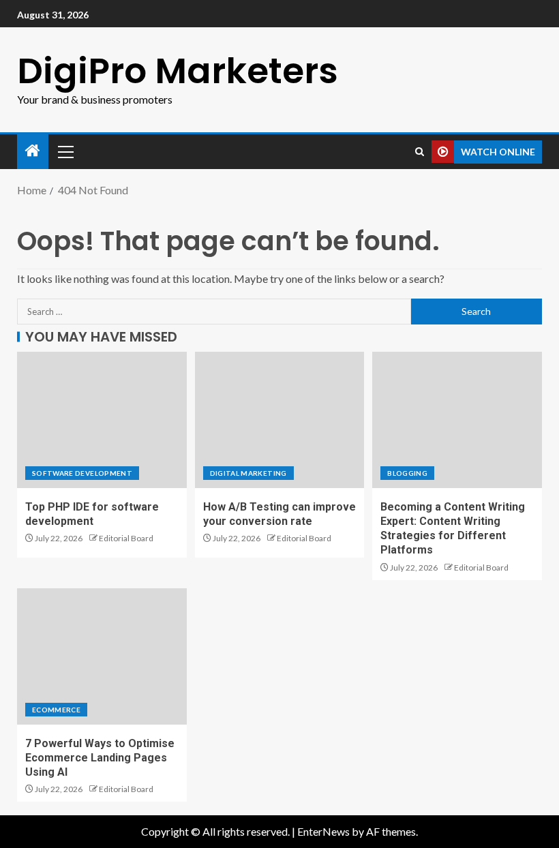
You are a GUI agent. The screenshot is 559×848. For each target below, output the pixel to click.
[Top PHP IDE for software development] (102, 420)
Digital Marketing (248, 473)
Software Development (82, 473)
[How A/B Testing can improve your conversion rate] (280, 420)
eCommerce (56, 710)
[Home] (32, 151)
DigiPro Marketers (177, 70)
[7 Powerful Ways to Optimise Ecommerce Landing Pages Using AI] (102, 656)
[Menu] (64, 151)
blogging (407, 473)
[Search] (419, 151)
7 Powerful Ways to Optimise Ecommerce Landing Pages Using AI (100, 758)
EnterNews (323, 831)
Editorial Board (126, 538)
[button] (64, 151)
